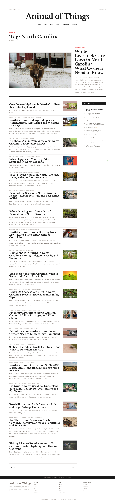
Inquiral (62, 477)
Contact (61, 486)
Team (60, 490)
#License (33, 440)
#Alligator (30, 208)
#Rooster (37, 229)
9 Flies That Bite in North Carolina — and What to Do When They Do (35, 348)
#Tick (41, 271)
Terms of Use (61, 494)
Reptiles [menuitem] (74, 24)
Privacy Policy (62, 492)
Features (77, 92)
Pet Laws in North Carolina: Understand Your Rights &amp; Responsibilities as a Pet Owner (34, 389)
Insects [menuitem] (58, 24)
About (60, 484)
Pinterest (85, 486)
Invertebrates (12, 271)
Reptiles (11, 208)
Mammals (36, 492)
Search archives (102, 9)
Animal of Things (20, 483)
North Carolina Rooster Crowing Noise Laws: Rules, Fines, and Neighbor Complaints (33, 235)
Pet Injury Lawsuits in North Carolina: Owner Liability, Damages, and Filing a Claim (33, 315)
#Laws (29, 401)
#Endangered (31, 117)
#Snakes (39, 289)
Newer (13, 467)
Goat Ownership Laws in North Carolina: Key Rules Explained (34, 106)
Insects (10, 344)
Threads (85, 488)
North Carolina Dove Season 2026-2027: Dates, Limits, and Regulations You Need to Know (34, 368)
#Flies (33, 344)
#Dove (28, 362)
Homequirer (56, 477)
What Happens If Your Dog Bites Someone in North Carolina (29, 160)
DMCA (60, 488)
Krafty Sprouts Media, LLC (62, 499)
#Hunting (33, 362)
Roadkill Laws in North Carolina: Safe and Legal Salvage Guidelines (32, 406)
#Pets (38, 310)
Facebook (85, 484)
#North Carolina (35, 101)
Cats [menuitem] (45, 24)
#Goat (29, 101)
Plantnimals (68, 477)
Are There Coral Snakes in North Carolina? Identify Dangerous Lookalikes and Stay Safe (34, 423)
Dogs (10, 156)
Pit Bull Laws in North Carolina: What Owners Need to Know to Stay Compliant (34, 332)
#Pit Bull (37, 328)
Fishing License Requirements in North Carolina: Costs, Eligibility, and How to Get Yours (33, 446)
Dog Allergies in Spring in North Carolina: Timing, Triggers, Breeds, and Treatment (33, 255)
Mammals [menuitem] (66, 24)
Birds (10, 229)
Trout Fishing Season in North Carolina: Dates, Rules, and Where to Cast (34, 176)
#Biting (29, 344)
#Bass (27, 190)
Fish (10, 172)
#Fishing (28, 172)
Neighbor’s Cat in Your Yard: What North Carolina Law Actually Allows (34, 142)
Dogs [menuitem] (51, 24)
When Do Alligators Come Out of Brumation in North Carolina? (30, 213)
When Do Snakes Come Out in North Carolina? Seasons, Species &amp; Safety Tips (34, 294)
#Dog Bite (29, 156)
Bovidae (11, 101)
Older (73, 467)
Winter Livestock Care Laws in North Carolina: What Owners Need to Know (90, 62)
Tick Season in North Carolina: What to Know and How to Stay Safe (33, 275)
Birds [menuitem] (39, 24)
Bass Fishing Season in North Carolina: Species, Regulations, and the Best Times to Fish (34, 196)
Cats (10, 138)
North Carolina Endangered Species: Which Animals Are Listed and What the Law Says (34, 123)
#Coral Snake (30, 417)
